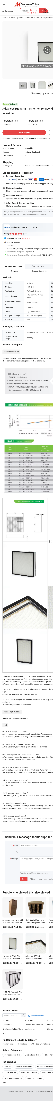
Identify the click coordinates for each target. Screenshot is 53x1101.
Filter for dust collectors (34, 1025)
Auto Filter (29, 1020)
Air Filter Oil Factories (24, 1066)
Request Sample (43, 138)
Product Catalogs (37, 1015)
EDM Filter (6, 1025)
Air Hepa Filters (10, 1072)
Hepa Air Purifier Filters (13, 1078)
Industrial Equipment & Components (21, 18)
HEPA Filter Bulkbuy (34, 1078)
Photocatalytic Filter (12, 1055)
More (4, 1083)
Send (24, 879)
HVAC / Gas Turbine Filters (12, 1029)
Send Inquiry (24, 132)
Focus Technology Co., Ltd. (31, 1091)
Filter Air (7, 1066)
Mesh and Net (30, 1029)
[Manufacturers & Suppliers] (26, 4)
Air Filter (5, 1020)
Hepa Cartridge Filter (29, 1072)
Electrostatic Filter (32, 1055)
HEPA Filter (48, 1055)
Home (4, 18)
